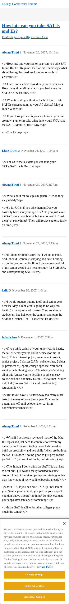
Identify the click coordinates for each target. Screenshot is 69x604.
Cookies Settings (34, 574)
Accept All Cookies (34, 596)
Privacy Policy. (45, 566)
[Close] (64, 523)
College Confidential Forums (19, 4)
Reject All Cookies (34, 585)
